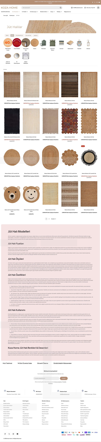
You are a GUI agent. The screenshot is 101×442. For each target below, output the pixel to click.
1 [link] (46, 218)
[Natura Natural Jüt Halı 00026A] (31, 121)
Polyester (28, 35)
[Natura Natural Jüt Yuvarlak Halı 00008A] (31, 157)
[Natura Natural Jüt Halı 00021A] (69, 84)
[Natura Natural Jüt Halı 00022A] (12, 84)
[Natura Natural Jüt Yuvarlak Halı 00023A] (12, 157)
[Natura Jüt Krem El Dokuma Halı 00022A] (31, 84)
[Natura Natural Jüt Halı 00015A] (50, 194)
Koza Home (9, 438)
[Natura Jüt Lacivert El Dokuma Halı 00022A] (12, 121)
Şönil (7, 35)
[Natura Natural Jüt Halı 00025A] (69, 194)
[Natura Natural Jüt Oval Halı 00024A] (50, 157)
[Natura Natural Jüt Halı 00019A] (89, 194)
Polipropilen (19, 35)
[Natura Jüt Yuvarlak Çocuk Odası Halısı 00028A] (31, 194)
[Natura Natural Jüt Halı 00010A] (50, 84)
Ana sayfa (5, 15)
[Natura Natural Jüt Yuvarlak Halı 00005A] (89, 157)
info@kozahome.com (64, 394)
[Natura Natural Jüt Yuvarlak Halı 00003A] (69, 157)
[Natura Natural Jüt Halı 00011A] (89, 121)
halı (89, 236)
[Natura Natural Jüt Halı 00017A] (50, 121)
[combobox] (42, 7)
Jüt (12, 35)
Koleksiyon (12, 15)
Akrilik (36, 35)
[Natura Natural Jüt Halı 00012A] (69, 121)
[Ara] (60, 7)
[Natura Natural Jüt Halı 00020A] (89, 84)
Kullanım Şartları (58, 382)
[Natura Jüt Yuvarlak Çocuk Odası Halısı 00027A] (12, 194)
